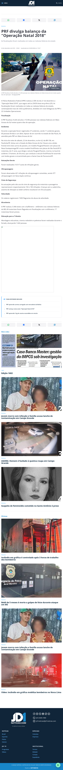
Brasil (3, 734)
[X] (40, 714)
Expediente (35, 757)
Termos (34, 749)
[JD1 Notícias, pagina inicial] (31, 3)
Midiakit (34, 752)
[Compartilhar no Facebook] (24, 20)
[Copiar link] (55, 20)
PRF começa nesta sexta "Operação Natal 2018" (20, 309)
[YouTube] (43, 714)
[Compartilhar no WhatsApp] (8, 20)
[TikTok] (46, 714)
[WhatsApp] (49, 714)
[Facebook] (34, 714)
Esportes (4, 737)
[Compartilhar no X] (39, 20)
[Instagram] (37, 714)
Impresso (35, 737)
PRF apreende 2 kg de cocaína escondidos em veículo (22, 313)
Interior (4, 742)
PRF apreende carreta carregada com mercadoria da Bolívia (23, 304)
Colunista (35, 734)
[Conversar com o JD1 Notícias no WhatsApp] (58, 765)
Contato (34, 755)
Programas (5, 749)
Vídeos (4, 752)
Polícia (4, 739)
